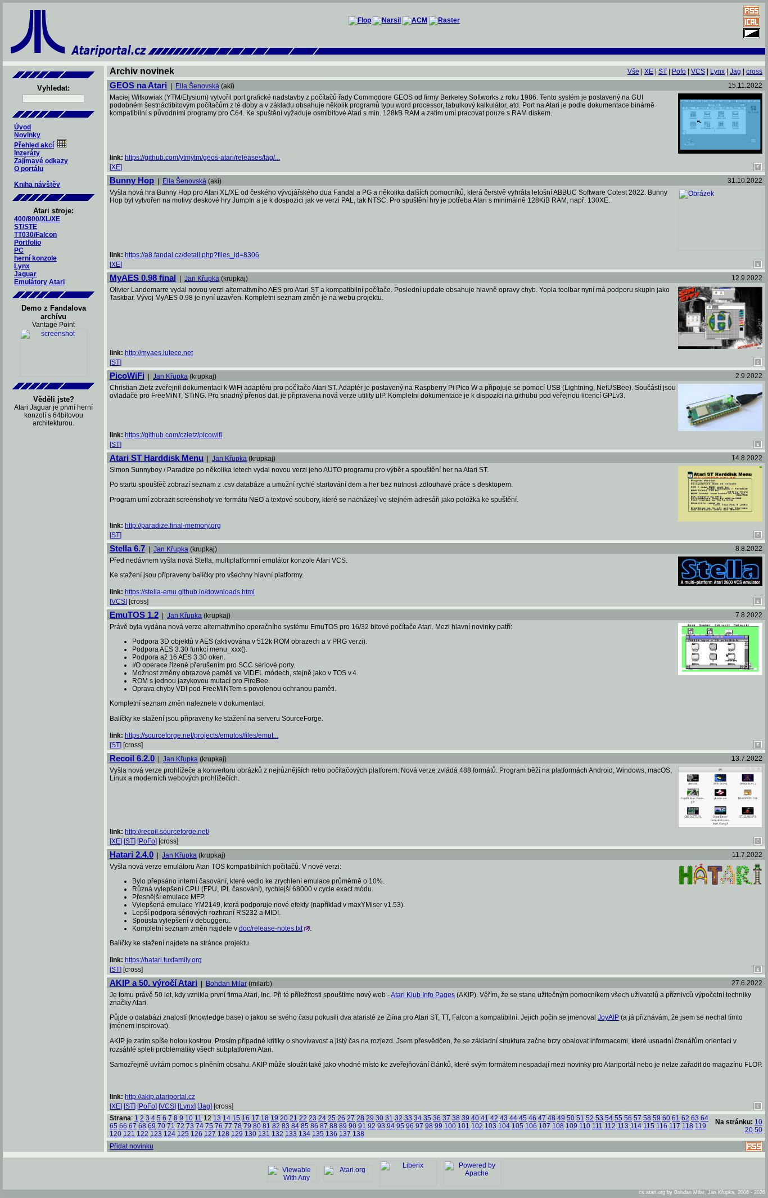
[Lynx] (187, 1106)
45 (523, 1118)
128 (223, 1134)
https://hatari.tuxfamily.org (163, 960)
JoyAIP (608, 1017)
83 (286, 1126)
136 (331, 1134)
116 (661, 1126)
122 (142, 1134)
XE (648, 71)
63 (695, 1118)
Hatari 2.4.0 (131, 854)
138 (358, 1134)
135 (318, 1134)
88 (333, 1126)
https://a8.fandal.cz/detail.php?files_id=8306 (192, 255)
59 (657, 1118)
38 (456, 1118)
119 (700, 1126)
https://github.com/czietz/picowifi (173, 435)
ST (662, 71)
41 (485, 1118)
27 (351, 1118)
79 (247, 1126)
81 (266, 1126)
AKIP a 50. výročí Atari (153, 983)
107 (544, 1126)
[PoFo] (147, 841)
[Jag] (204, 1106)
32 (399, 1118)
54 (609, 1118)
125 (183, 1134)
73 (190, 1126)
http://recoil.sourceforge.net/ (167, 832)
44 (513, 1118)
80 (257, 1126)
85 (305, 1126)
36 (437, 1118)
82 (276, 1126)
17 (255, 1118)
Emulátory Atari (39, 282)
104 (504, 1126)
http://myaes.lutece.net (159, 353)
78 (238, 1126)
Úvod (22, 127)
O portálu (28, 169)
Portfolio (27, 242)
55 (618, 1118)
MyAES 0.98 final (143, 277)
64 (704, 1118)
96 (410, 1126)
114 (635, 1126)
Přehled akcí (34, 145)
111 (597, 1126)
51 (580, 1118)
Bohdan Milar (226, 984)
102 (477, 1126)
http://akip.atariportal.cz (160, 1097)
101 (463, 1126)
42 (494, 1118)
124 (169, 1134)
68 (142, 1126)
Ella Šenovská (197, 86)
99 (438, 1126)
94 (391, 1126)
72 (180, 1126)
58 (647, 1118)
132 (277, 1134)
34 (418, 1118)
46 (532, 1118)
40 (475, 1118)
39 (465, 1118)
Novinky (27, 135)
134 (304, 1134)
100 (450, 1126)
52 (590, 1118)
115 (648, 1126)
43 (504, 1118)
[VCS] (118, 601)
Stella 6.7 (127, 548)
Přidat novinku (131, 1146)
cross (754, 71)
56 (628, 1118)
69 (152, 1126)
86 (314, 1126)
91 (362, 1126)
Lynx (22, 266)
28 (360, 1118)
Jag (735, 71)
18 (265, 1118)
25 (332, 1118)
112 (610, 1126)
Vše (633, 71)
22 (303, 1118)
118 (687, 1126)
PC (19, 250)
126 (196, 1134)
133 (291, 1134)
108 (558, 1126)
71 (171, 1126)
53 (599, 1118)
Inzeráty (27, 153)
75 (209, 1126)
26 (341, 1118)
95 (400, 1126)
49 (561, 1118)
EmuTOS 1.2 (134, 615)
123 (156, 1134)
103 (490, 1126)
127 (210, 1134)
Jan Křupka (201, 278)
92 (372, 1126)
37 (446, 1118)
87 (324, 1126)
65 (114, 1126)
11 (198, 1118)
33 (408, 1118)
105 (517, 1126)
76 (219, 1126)
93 (381, 1126)
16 (246, 1118)
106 (531, 1126)
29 (370, 1118)
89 (343, 1126)
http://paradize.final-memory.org (173, 526)
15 (236, 1118)
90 (352, 1126)
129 (237, 1134)
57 (637, 1118)
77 (228, 1126)
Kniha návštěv (37, 185)
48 (551, 1118)
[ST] (115, 362)
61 (676, 1118)
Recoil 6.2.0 (132, 758)
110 (584, 1126)
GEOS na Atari (138, 85)
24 (322, 1118)
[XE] (116, 167)
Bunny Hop (132, 180)
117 (674, 1126)
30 (379, 1118)
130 (250, 1134)
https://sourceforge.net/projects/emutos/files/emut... (201, 735)
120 (115, 1134)
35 (427, 1118)
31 (389, 1118)
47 (542, 1118)
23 (313, 1118)
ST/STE (25, 227)
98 (429, 1126)
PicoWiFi (127, 375)
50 (571, 1118)
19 (274, 1118)
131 (264, 1134)
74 (200, 1126)
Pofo (679, 71)
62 (685, 1118)
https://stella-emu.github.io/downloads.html (190, 592)
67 (133, 1126)
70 (161, 1126)
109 (571, 1126)
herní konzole (35, 258)
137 (345, 1134)
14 (227, 1118)
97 (419, 1126)
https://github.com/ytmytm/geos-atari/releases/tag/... (202, 157)
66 (123, 1126)
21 (293, 1118)
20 (284, 1118)
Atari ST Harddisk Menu (157, 458)
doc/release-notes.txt (270, 928)
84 (295, 1126)
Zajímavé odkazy (41, 161)
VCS (698, 71)
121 (129, 1134)
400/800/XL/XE (37, 219)
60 (666, 1118)
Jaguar (25, 274)
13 (217, 1118)
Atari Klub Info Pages (423, 995)
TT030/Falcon (35, 235)
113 (623, 1126)
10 (189, 1118)
